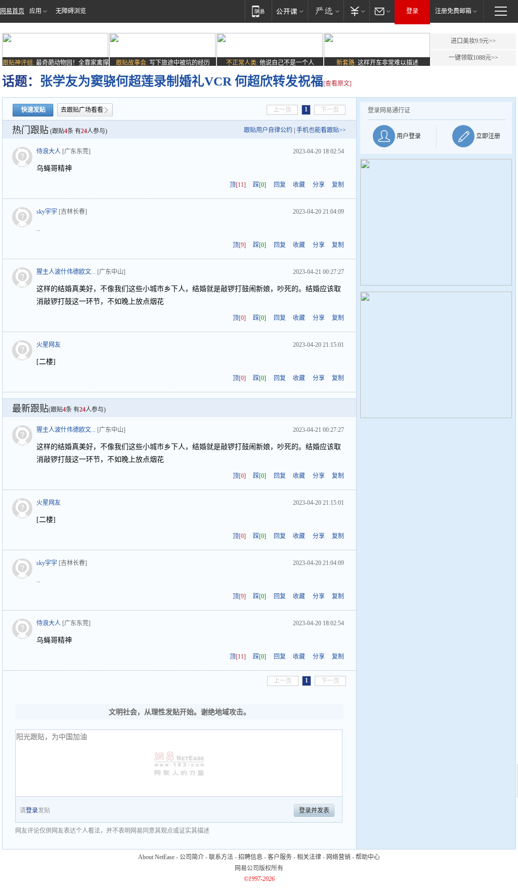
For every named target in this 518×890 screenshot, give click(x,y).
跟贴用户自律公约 (268, 130)
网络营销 (338, 857)
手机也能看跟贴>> (321, 130)
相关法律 (309, 857)
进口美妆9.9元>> (473, 41)
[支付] (356, 11)
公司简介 (192, 857)
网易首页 (12, 11)
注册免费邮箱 (453, 11)
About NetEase (156, 857)
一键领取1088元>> (473, 57)
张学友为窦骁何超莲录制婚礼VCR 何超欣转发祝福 (181, 81)
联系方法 (221, 857)
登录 (412, 11)
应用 (35, 11)
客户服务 (280, 857)
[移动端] (258, 11)
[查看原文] (337, 83)
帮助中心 (368, 857)
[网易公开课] (290, 11)
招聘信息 (250, 857)
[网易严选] (325, 11)
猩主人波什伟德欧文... (66, 271)
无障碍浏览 (71, 11)
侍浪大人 (48, 151)
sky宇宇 (46, 211)
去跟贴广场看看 (82, 109)
